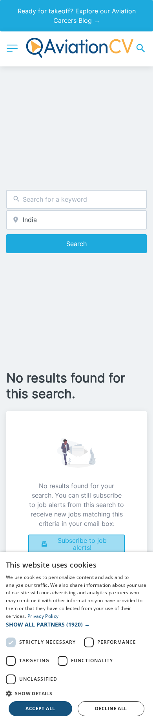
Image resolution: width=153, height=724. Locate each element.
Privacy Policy (42, 616)
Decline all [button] (111, 708)
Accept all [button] (40, 708)
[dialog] (76, 638)
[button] (76, 624)
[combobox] (76, 199)
